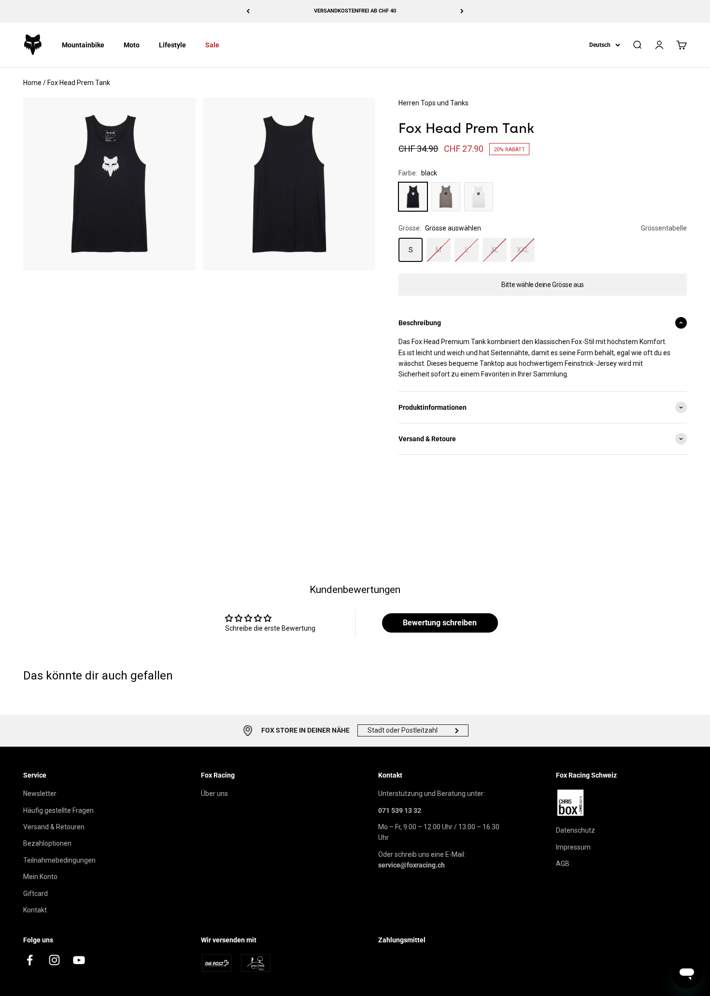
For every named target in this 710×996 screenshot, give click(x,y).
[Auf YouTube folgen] (78, 960)
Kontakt (35, 910)
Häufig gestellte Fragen (58, 810)
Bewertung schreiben (440, 622)
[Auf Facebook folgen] (29, 960)
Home (32, 83)
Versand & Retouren (54, 827)
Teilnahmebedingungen (59, 860)
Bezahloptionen (47, 843)
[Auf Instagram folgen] (54, 960)
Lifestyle (172, 45)
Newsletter (40, 793)
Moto (132, 45)
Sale (212, 45)
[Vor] (462, 11)
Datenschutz (575, 830)
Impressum (573, 847)
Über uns (214, 793)
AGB (562, 863)
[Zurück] (248, 11)
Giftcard (35, 893)
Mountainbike (83, 45)
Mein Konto (40, 877)
